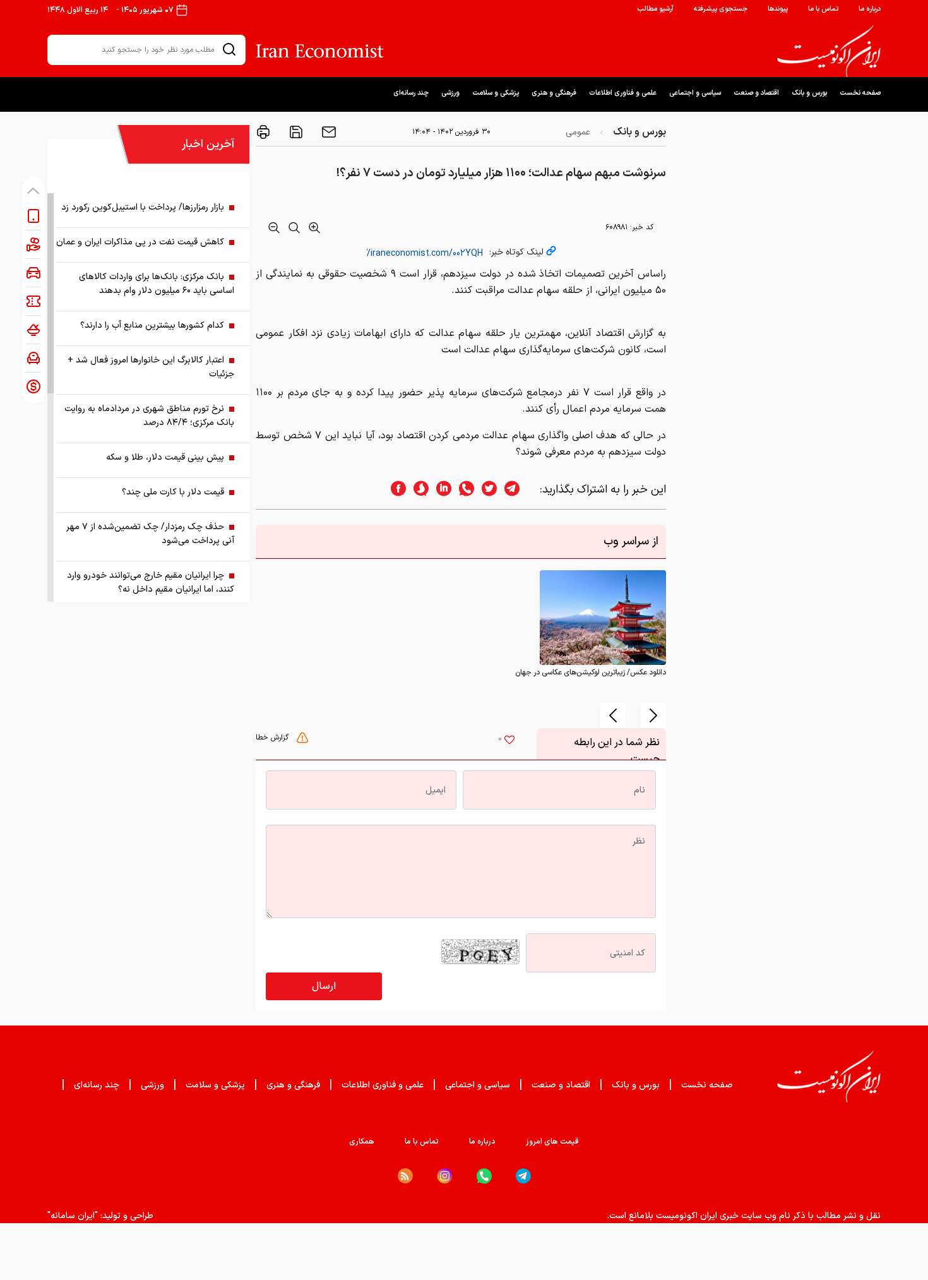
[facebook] (394, 490)
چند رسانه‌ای (411, 93)
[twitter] (485, 490)
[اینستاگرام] (445, 1176)
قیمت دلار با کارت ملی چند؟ (173, 492)
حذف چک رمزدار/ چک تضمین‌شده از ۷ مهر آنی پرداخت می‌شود (150, 533)
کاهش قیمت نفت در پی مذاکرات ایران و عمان (140, 242)
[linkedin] (440, 490)
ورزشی (450, 93)
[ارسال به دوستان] (327, 132)
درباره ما (870, 9)
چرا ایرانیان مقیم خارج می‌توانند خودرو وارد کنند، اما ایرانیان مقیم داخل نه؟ (150, 582)
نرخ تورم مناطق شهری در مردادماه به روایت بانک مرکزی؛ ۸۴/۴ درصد (149, 415)
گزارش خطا (273, 737)
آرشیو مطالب (655, 9)
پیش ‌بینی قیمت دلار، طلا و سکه (165, 457)
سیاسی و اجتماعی (695, 93)
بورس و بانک (809, 93)
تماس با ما (823, 9)
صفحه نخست (860, 93)
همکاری (361, 1141)
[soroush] (417, 490)
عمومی (578, 132)
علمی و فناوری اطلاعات (623, 93)
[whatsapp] (462, 490)
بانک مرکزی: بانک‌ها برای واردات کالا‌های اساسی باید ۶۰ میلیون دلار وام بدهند (156, 283)
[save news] (295, 132)
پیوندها (778, 9)
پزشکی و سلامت (495, 93)
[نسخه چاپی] (263, 132)
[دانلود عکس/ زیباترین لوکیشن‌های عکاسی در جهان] (603, 617)
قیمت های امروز (552, 1141)
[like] (509, 741)
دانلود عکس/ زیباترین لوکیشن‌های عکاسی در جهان (590, 672)
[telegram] (518, 490)
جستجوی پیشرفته (720, 9)
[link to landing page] (829, 51)
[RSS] (405, 1175)
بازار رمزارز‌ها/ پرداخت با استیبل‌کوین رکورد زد (142, 207)
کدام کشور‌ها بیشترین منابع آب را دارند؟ (152, 325)
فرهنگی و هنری (554, 93)
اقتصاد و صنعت (756, 93)
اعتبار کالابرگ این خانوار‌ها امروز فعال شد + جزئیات (151, 367)
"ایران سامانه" (72, 1216)
